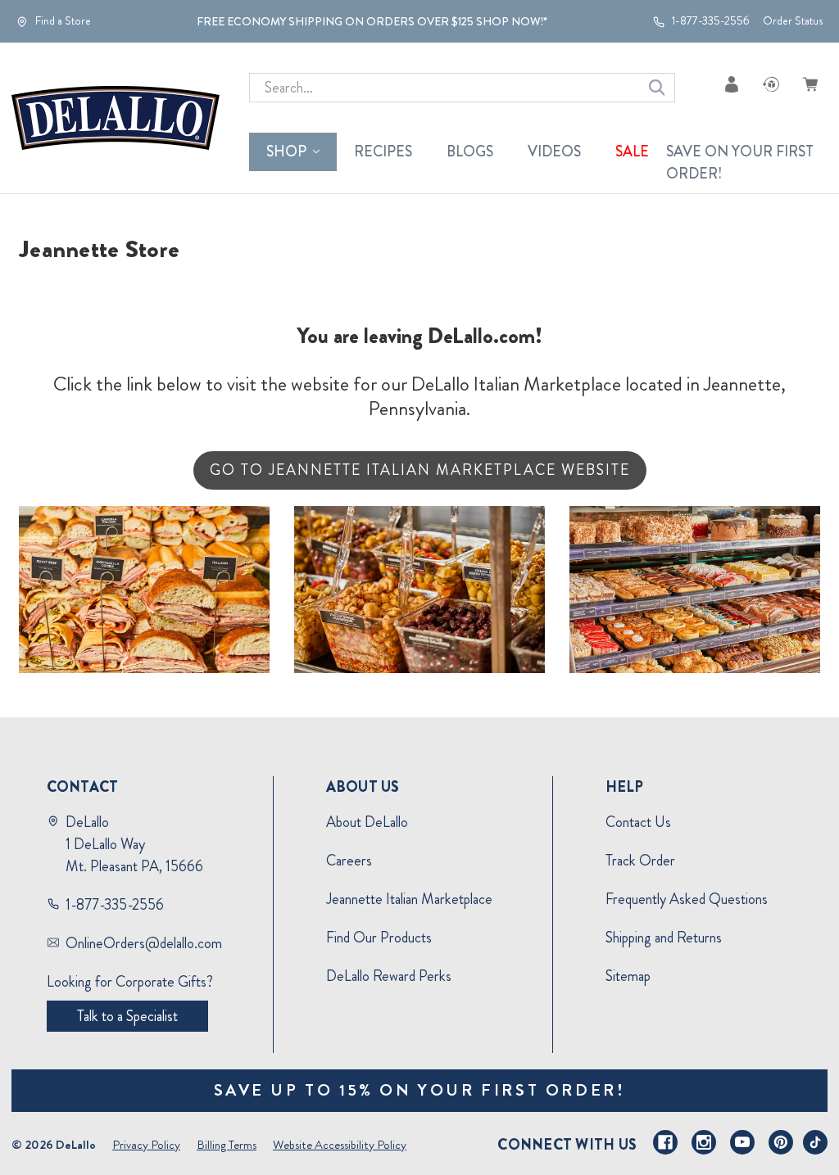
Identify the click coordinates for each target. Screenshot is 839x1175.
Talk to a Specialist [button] (127, 1016)
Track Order (640, 860)
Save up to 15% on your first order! (420, 1090)
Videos (554, 151)
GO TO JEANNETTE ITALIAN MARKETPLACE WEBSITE (420, 470)
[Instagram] (704, 1142)
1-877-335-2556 (709, 21)
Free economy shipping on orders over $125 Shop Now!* (372, 21)
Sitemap (628, 976)
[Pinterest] (781, 1142)
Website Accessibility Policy (339, 1145)
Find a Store (62, 21)
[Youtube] (742, 1142)
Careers (349, 860)
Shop (286, 151)
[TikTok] (815, 1142)
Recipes (383, 151)
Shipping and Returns (663, 937)
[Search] (657, 87)
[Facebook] (665, 1142)
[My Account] (731, 84)
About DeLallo (367, 822)
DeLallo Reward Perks (388, 976)
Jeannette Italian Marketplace (409, 899)
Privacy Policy (146, 1145)
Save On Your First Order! (740, 162)
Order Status (793, 21)
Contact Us (638, 822)
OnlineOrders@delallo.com (144, 943)
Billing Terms (226, 1145)
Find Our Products (379, 937)
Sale (632, 151)
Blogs (470, 151)
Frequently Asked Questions (686, 899)
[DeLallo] (115, 118)
